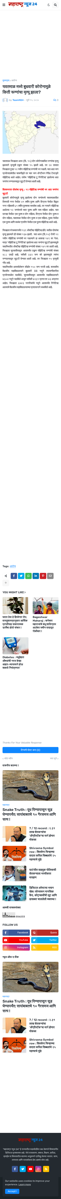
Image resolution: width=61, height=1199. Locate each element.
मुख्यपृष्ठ (6, 80)
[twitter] (23, 1169)
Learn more (24, 1184)
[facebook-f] (15, 1169)
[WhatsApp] (28, 576)
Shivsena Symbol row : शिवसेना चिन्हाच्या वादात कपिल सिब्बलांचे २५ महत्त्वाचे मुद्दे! (42, 853)
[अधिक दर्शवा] (6, 583)
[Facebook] (14, 576)
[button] (4, 5)
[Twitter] (21, 576)
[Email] (50, 576)
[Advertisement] (30, 44)
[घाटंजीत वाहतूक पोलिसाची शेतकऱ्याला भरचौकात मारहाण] (14, 873)
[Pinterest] (43, 576)
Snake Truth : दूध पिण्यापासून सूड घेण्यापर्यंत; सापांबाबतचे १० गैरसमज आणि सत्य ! (29, 814)
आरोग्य (14, 80)
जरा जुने (53, 758)
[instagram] (38, 1169)
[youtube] (30, 1169)
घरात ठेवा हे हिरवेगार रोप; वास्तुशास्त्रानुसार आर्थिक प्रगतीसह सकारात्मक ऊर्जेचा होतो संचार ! (15, 622)
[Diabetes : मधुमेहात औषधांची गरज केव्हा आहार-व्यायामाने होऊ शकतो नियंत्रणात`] (15, 645)
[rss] (46, 1169)
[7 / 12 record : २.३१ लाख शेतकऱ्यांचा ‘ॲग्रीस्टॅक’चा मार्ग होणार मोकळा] (14, 834)
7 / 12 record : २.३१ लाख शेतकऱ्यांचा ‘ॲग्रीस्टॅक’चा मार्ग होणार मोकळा (42, 834)
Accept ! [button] (12, 1191)
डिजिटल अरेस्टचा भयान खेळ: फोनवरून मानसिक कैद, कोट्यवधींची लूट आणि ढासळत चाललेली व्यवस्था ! (43, 893)
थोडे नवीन (8, 758)
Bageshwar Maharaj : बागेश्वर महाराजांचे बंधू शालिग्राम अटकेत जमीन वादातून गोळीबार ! (44, 624)
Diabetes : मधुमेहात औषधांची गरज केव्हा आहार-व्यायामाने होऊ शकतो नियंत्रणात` (13, 662)
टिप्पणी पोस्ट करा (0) (30, 750)
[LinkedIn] (36, 576)
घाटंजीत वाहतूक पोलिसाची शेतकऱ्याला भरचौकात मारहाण (42, 873)
